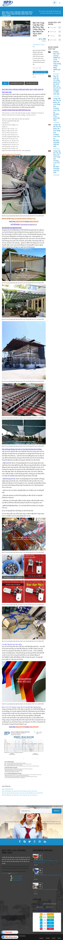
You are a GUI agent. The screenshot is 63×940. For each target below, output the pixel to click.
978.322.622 (14, 873)
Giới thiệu (48, 938)
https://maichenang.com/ (7, 789)
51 (50, 914)
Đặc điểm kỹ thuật (17, 83)
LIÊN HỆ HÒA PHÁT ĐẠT (49, 904)
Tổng (45, 928)
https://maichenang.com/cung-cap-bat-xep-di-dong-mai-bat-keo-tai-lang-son (19, 795)
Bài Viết (53, 938)
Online (44, 914)
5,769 (50, 925)
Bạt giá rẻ (52, 35)
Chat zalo (8, 932)
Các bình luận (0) (31, 83)
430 (50, 923)
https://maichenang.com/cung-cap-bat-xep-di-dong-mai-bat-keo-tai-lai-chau (19, 791)
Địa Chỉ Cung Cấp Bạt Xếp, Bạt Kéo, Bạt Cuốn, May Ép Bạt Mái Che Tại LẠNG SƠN (22, 793)
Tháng (44, 923)
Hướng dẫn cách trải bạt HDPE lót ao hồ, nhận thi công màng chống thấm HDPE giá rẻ (57, 61)
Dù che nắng (53, 27)
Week (45, 920)
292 (50, 920)
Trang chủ (41, 938)
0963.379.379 (5, 873)
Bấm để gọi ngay (11, 937)
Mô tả (5, 83)
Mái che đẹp (53, 31)
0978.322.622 (49, 907)
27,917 (50, 928)
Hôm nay (45, 917)
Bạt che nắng (53, 40)
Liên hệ (59, 938)
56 (50, 917)
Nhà (40, 11)
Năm (45, 925)
